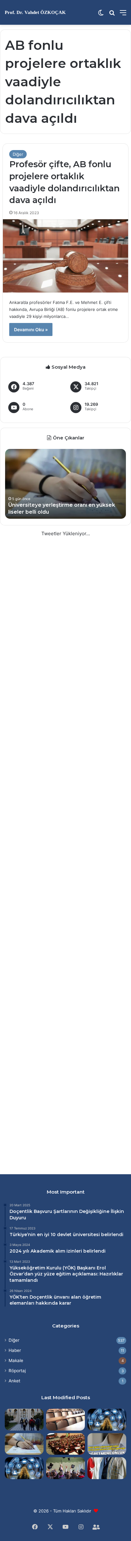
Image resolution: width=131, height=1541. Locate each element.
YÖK (69, 1268)
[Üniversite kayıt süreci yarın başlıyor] (24, 1420)
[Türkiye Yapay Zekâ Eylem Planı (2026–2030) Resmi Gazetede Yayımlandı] (24, 1468)
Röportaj (17, 1370)
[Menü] (123, 15)
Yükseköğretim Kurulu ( (37, 1268)
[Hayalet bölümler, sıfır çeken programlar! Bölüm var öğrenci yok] (65, 1420)
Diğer (18, 154)
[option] (65, 484)
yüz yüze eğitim (53, 1274)
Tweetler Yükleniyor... (65, 533)
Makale (16, 1360)
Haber (15, 1350)
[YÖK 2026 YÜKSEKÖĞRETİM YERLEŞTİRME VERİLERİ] (65, 1468)
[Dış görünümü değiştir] (101, 15)
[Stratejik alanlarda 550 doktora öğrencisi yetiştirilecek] (106, 1420)
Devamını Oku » (31, 329)
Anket (14, 1380)
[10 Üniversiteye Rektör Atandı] (106, 1468)
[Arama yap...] (112, 15)
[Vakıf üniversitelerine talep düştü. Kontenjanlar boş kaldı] (65, 1444)
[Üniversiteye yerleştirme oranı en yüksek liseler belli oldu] (24, 1444)
